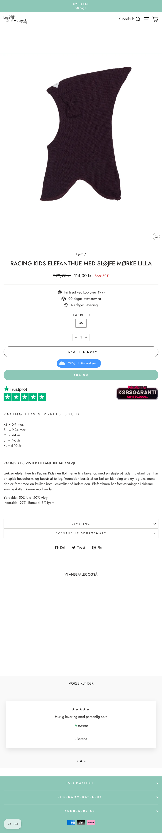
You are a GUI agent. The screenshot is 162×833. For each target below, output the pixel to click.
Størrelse (81, 315)
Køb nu (81, 375)
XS (81, 322)
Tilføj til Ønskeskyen (82, 363)
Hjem (79, 254)
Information (80, 783)
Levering (81, 524)
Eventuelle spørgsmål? (80, 533)
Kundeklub (126, 18)
